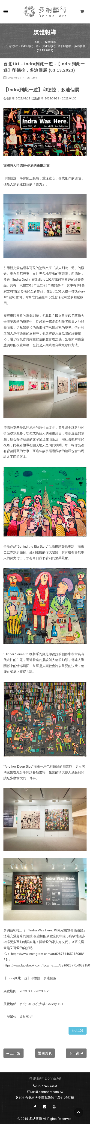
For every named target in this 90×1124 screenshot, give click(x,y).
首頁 (37, 42)
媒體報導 (50, 42)
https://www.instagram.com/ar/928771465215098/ (47, 954)
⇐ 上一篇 (13, 1053)
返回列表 (45, 1053)
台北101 (78, 1030)
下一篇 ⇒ (76, 1053)
